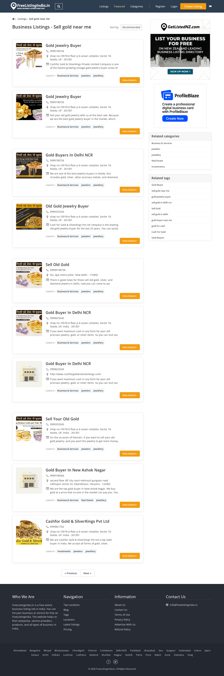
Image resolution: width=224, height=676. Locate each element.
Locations (69, 619)
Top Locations (72, 605)
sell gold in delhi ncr (162, 202)
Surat (167, 654)
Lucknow (68, 654)
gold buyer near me (162, 220)
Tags (66, 614)
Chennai (92, 650)
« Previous (71, 573)
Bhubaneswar (62, 650)
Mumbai (106, 654)
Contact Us (121, 609)
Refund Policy (123, 629)
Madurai (93, 654)
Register (160, 6)
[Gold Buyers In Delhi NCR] (29, 165)
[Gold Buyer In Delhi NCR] (29, 323)
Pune (148, 654)
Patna (139, 654)
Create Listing (193, 6)
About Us (120, 605)
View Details (129, 80)
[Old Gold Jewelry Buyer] (29, 217)
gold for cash (158, 225)
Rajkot (158, 654)
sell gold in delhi (160, 214)
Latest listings (72, 624)
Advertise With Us (125, 624)
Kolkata (56, 654)
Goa (161, 650)
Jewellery (98, 75)
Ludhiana (81, 654)
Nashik (128, 654)
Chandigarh (78, 650)
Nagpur (118, 654)
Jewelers (85, 75)
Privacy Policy (122, 619)
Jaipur (208, 650)
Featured (119, 6)
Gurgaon (170, 650)
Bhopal (47, 650)
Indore (197, 650)
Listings (103, 6)
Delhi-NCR (121, 650)
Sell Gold (156, 208)
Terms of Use (122, 614)
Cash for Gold (159, 231)
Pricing (68, 629)
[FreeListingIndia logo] (30, 6)
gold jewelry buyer (161, 196)
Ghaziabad (149, 650)
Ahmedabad (19, 650)
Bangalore (35, 650)
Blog (66, 609)
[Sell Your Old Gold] (29, 429)
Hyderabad (185, 650)
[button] (210, 6)
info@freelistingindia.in (184, 605)
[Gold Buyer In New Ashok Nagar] (29, 480)
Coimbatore (106, 650)
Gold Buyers (158, 237)
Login (174, 6)
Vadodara (179, 654)
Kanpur (35, 654)
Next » (87, 573)
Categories (136, 6)
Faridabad (135, 650)
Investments (64, 551)
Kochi (45, 654)
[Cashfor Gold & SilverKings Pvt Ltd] (29, 532)
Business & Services (67, 75)
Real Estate (87, 500)
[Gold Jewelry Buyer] (29, 56)
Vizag (190, 654)
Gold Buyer (157, 184)
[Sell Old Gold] (29, 275)
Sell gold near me (160, 190)
